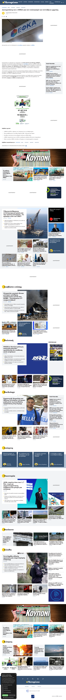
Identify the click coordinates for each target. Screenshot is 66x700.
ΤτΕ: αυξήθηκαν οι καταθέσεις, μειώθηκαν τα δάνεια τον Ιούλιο (7, 539)
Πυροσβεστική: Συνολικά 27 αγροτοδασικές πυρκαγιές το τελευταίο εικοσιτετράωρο (55, 554)
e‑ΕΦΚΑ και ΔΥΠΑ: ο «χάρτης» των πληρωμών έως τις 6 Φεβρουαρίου (18, 131)
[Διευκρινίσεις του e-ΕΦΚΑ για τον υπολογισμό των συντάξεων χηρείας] (4, 16)
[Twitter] (32, 678)
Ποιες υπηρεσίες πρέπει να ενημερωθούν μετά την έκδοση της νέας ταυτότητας (40, 332)
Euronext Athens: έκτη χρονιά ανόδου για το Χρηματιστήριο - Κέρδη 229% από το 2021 (24, 521)
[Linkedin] (6, 16)
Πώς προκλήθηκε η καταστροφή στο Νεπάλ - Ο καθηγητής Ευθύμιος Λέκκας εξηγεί (8, 264)
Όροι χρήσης (27, 686)
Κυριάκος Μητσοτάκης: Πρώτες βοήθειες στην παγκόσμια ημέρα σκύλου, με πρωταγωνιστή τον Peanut (40, 437)
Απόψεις (8, 448)
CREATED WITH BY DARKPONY (57, 696)
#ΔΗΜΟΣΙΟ (18, 7)
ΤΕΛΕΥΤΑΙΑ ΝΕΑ (50, 63)
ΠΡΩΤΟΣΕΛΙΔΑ (57, 1)
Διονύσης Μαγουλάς (24, 334)
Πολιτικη (20, 1)
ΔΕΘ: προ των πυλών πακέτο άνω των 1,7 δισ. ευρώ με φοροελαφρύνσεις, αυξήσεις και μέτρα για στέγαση (53, 82)
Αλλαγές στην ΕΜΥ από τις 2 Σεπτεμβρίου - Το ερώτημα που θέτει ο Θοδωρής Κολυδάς (55, 584)
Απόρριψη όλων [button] (12, 695)
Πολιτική (8, 340)
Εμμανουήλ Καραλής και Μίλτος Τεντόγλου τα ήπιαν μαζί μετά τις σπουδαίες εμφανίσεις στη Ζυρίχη (14, 401)
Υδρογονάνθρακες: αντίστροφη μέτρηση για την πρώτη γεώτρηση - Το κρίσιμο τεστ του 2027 (13, 213)
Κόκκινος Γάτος (57, 219)
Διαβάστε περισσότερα (10, 682)
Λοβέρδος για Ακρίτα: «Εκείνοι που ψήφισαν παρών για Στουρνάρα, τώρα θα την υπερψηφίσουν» (9, 437)
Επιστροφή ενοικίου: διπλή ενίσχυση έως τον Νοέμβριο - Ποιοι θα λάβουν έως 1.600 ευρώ (56, 517)
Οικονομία (9, 476)
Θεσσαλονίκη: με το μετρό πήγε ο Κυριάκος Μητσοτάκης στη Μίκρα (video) (24, 437)
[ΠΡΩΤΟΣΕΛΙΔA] (56, 352)
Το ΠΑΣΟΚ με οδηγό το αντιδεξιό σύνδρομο (56, 454)
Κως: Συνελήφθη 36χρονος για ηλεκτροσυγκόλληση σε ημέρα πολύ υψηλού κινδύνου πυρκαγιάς (55, 562)
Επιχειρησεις (37, 1)
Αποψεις (25, 1)
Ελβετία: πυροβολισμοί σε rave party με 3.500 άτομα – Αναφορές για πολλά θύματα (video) (53, 68)
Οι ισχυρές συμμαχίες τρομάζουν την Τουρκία (40, 455)
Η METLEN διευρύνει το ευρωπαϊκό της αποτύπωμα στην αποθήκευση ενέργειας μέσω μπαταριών (40, 543)
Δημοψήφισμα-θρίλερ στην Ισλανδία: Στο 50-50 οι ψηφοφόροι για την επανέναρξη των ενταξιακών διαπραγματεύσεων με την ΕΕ (25, 669)
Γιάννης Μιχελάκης (42, 464)
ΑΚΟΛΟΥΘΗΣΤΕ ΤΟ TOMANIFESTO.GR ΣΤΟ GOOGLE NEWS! (13, 145)
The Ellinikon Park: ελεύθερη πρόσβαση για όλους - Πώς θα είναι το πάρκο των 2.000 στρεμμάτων (56, 543)
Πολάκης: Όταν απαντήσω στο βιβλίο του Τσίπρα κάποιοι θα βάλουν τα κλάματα (40, 385)
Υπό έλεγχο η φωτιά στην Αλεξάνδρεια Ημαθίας (23, 594)
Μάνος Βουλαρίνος (58, 464)
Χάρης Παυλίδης (57, 250)
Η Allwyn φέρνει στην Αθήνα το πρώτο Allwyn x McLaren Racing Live (56, 178)
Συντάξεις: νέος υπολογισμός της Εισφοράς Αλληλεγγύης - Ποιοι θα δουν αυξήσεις (9, 521)
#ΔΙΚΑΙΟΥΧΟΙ (23, 7)
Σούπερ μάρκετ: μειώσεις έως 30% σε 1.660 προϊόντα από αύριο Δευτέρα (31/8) (24, 250)
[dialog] (8, 686)
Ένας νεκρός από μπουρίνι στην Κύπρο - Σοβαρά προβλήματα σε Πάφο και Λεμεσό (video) (56, 668)
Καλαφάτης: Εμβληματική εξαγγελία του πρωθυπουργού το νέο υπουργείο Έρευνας (24, 385)
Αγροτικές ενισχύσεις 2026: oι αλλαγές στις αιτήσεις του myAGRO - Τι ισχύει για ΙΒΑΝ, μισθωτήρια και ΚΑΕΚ (40, 521)
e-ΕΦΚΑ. (33, 45)
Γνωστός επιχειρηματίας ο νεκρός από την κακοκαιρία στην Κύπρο (39, 650)
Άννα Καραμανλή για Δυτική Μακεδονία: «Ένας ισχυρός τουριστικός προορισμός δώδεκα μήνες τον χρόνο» (8, 385)
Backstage (9, 392)
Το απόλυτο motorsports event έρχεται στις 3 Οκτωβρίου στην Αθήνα (7, 174)
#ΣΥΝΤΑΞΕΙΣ (13, 7)
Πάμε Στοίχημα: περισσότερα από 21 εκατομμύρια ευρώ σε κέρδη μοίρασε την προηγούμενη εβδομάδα (40, 178)
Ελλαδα (42, 1)
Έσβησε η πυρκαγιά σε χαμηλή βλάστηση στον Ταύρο (55, 569)
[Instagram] (27, 678)
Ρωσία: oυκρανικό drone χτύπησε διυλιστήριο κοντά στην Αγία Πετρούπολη (7, 649)
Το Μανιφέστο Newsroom (11, 12)
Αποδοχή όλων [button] (5, 695)
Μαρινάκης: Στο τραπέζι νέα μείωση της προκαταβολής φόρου (39, 264)
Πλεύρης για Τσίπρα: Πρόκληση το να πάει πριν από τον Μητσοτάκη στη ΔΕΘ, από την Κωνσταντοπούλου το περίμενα (14, 497)
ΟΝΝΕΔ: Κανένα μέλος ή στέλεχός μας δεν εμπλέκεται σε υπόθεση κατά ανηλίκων (13, 349)
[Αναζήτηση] (63, 2)
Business (9, 529)
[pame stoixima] (33, 157)
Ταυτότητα (33, 686)
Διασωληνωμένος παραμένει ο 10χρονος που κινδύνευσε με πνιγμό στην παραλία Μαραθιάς (9, 595)
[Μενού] (61, 2)
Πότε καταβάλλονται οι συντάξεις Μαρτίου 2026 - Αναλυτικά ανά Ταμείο (19, 133)
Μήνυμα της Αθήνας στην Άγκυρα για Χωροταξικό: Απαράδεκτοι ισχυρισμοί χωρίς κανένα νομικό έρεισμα (40, 250)
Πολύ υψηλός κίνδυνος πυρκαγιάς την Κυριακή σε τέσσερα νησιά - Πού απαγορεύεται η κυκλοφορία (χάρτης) (55, 576)
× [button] (15, 674)
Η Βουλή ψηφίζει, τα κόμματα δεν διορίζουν (24, 324)
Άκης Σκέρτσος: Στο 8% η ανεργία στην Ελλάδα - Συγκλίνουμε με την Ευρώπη (55, 234)
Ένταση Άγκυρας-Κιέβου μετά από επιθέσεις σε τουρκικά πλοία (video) (40, 668)
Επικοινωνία (39, 686)
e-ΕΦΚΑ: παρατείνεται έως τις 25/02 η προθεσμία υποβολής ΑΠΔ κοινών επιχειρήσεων (22, 137)
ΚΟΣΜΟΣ (51, 71)
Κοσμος (46, 1)
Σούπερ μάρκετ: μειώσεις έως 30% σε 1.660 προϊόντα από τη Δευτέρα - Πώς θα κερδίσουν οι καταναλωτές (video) (53, 89)
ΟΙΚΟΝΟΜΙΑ (4, 7)
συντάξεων (20, 45)
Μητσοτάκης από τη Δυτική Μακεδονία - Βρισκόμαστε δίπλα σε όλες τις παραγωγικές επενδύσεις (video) (24, 264)
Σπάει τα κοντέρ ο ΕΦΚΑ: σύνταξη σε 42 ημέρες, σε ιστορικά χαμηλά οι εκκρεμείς (21, 139)
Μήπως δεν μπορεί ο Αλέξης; (55, 210)
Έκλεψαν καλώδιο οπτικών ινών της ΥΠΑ (39, 594)
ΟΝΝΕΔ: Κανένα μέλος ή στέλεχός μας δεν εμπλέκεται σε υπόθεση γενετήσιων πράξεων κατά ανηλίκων (53, 75)
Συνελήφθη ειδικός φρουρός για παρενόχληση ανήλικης (14, 557)
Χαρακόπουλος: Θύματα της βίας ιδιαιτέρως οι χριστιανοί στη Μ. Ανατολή (8, 332)
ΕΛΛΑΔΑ (51, 92)
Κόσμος (8, 642)
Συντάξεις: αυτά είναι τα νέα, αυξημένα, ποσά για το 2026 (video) (17, 135)
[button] (8, 697)
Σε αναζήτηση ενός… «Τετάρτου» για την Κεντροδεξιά (55, 241)
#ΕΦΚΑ (9, 7)
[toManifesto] (10, 2)
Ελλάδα (8, 550)
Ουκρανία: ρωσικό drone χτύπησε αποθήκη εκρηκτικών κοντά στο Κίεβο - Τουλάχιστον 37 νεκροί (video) (13, 296)
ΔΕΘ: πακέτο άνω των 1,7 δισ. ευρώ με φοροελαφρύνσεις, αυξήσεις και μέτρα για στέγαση (13, 485)
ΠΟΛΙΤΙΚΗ (51, 78)
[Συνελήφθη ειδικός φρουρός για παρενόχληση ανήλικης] (32, 567)
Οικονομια (30, 1)
